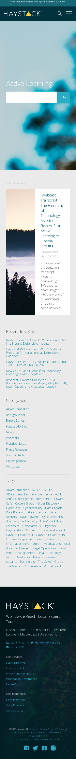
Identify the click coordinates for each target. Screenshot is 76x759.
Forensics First (15, 668)
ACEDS (36, 490)
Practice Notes (16, 443)
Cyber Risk (13, 508)
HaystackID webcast (19, 535)
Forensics (12, 526)
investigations (51, 544)
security (11, 561)
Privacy (38, 557)
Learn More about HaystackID (22, 1)
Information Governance (21, 679)
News (10, 432)
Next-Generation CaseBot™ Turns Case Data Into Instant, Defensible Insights (36, 341)
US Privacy (60, 728)
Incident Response (19, 539)
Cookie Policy (54, 732)
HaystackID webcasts (50, 535)
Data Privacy (14, 512)
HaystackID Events (54, 530)
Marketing (23, 557)
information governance (22, 544)
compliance (43, 499)
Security (17, 732)
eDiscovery (29, 521)
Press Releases (17, 449)
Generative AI (31, 526)
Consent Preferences (37, 735)
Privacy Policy (46, 728)
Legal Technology (49, 553)
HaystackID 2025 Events (22, 530)
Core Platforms (15, 700)
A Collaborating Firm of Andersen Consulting (38, 739)
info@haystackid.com (47, 643)
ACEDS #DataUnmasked (29, 492)
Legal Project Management (36, 550)
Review (50, 557)
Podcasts (12, 438)
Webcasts (13, 466)
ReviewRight (13, 684)
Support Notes (16, 455)
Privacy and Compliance (21, 673)
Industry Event (45, 539)
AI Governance (42, 494)
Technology (27, 561)
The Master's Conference (23, 566)
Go (66, 97)
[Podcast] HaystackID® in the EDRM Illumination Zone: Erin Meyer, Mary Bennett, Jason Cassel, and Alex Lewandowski (36, 383)
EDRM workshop (51, 521)
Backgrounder (15, 415)
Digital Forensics (52, 517)
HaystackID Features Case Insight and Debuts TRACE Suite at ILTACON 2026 (37, 363)
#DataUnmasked (17, 409)
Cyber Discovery (48, 503)
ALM (58, 494)
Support (34, 728)
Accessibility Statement (35, 732)
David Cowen (29, 517)
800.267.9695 (18, 643)
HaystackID (23, 13)
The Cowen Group (50, 561)
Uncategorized (16, 461)
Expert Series (15, 420)
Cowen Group (24, 503)
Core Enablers (15, 705)
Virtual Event (52, 566)
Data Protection (36, 512)
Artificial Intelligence (19, 499)
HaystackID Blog (16, 426)
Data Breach (53, 508)
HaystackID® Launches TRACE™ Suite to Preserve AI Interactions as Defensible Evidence (33, 352)
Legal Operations (45, 548)
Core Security (14, 710)
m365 (10, 557)
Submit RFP (16, 647)
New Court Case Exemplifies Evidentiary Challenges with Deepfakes (33, 372)
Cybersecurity (32, 508)
